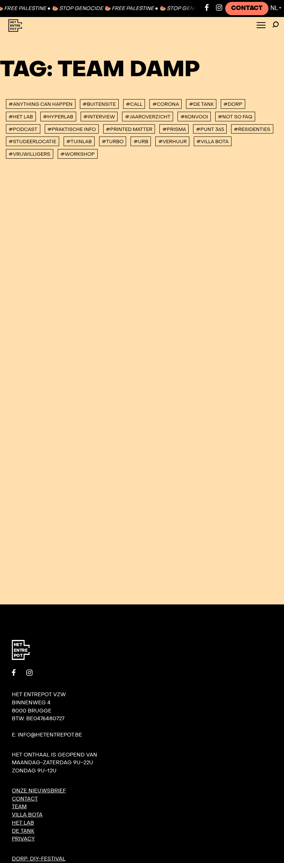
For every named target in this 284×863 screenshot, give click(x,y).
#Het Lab (21, 117)
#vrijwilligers (29, 154)
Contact (247, 8)
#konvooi (194, 117)
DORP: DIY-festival (38, 859)
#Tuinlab (79, 142)
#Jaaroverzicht (147, 117)
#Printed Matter (129, 129)
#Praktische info (71, 129)
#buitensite (99, 104)
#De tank (201, 104)
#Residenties (252, 129)
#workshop (77, 154)
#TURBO (113, 142)
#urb (140, 142)
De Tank (23, 831)
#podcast (23, 129)
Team (19, 806)
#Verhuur (172, 142)
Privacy (23, 839)
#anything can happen (40, 104)
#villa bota (212, 142)
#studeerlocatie (32, 142)
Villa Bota (27, 815)
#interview (99, 117)
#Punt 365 (210, 129)
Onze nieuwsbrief (39, 791)
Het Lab (23, 823)
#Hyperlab (58, 117)
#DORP (232, 104)
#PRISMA (174, 129)
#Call (134, 104)
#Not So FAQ (235, 117)
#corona (165, 104)
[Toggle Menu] (261, 25)
